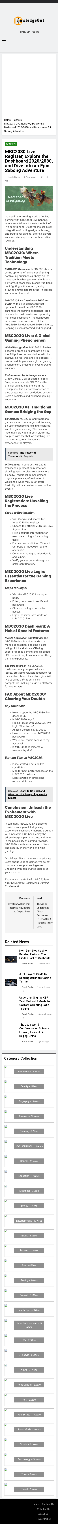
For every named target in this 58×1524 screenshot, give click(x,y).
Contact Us (48, 1504)
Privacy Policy (43, 1519)
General (11, 144)
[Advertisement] (29, 87)
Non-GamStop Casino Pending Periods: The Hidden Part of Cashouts (35, 954)
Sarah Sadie (14, 177)
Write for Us (43, 1509)
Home (36, 1504)
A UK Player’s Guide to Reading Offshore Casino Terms (35, 978)
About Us (43, 1514)
